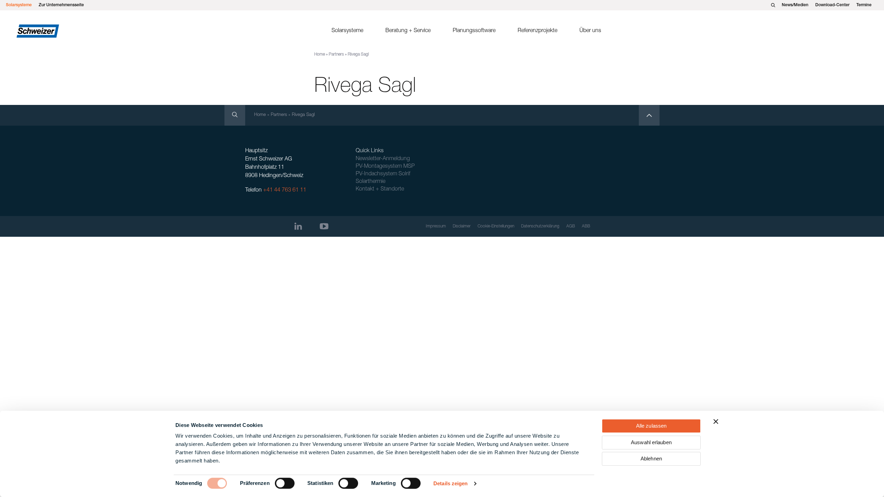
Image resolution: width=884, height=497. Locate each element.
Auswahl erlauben (651, 442)
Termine (864, 5)
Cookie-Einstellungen (496, 226)
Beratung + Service (408, 31)
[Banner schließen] (715, 421)
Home (319, 54)
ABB (586, 226)
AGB (570, 226)
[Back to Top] (649, 115)
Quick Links (370, 151)
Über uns (590, 31)
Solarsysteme (19, 5)
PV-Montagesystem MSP (385, 166)
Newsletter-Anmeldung (383, 159)
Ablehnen (651, 458)
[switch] (285, 483)
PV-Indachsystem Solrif (383, 174)
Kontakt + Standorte (380, 189)
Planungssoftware (474, 31)
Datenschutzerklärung (540, 226)
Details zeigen (450, 483)
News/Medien (795, 5)
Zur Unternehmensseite (61, 5)
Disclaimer (462, 226)
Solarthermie (370, 182)
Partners (336, 54)
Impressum (436, 226)
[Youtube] (324, 226)
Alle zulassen (651, 426)
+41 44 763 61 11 (284, 190)
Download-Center (832, 5)
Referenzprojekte (537, 31)
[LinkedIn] (298, 226)
